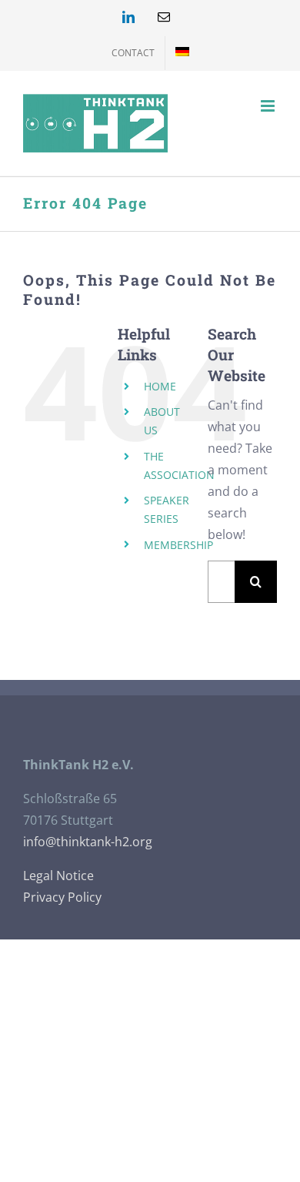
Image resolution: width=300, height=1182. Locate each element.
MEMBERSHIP (178, 544)
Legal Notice (58, 875)
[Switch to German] (182, 53)
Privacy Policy (62, 897)
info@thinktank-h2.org (87, 841)
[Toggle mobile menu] (269, 106)
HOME (160, 386)
